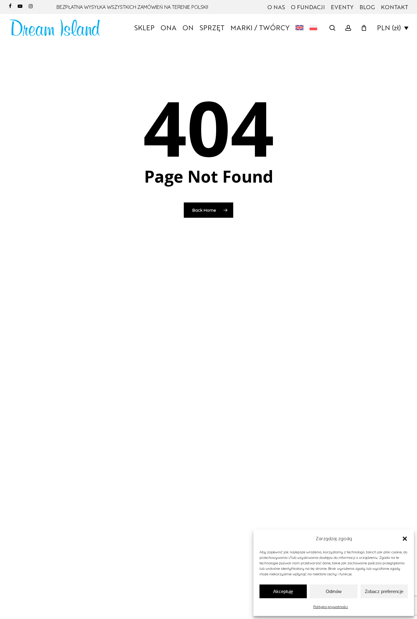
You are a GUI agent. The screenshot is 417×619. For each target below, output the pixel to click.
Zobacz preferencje (384, 591)
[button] (405, 539)
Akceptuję (283, 591)
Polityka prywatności (330, 606)
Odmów (334, 591)
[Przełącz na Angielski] (299, 28)
